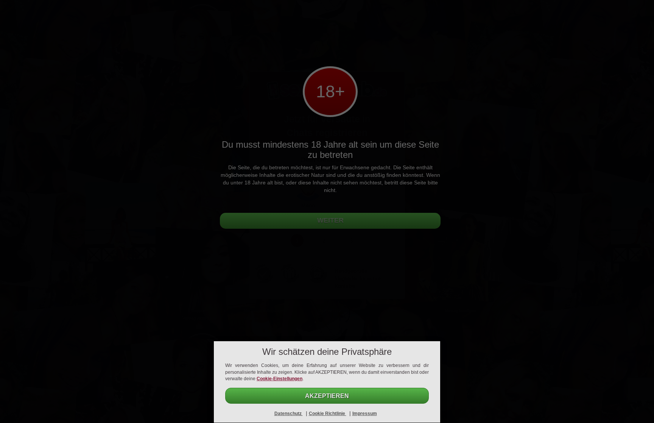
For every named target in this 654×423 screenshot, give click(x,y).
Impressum (364, 413)
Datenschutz (288, 413)
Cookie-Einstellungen (279, 378)
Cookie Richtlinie (327, 413)
